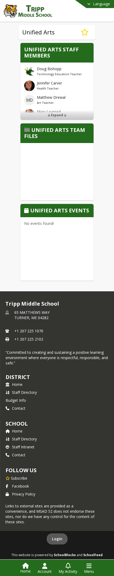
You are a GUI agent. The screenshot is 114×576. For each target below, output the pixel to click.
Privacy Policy (23, 494)
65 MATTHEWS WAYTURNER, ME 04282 (32, 315)
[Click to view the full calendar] (27, 210)
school (17, 423)
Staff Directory (24, 392)
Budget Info (16, 400)
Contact (18, 408)
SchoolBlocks (65, 555)
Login (57, 538)
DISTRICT (18, 377)
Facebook (20, 486)
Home (17, 384)
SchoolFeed (93, 555)
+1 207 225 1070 (28, 330)
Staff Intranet (23, 446)
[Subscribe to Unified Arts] (85, 32)
